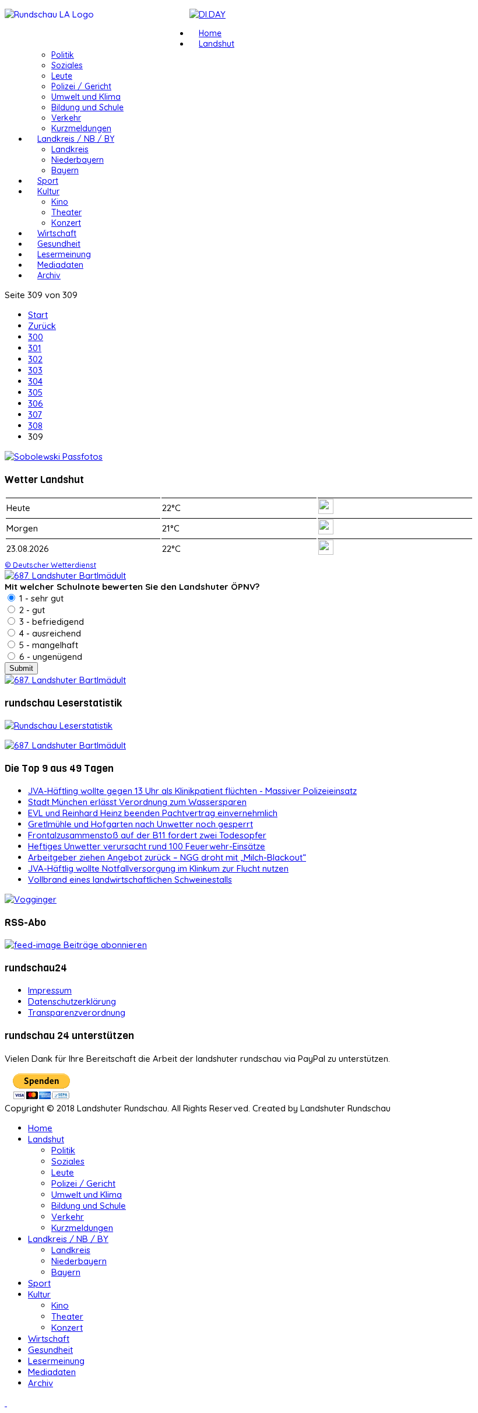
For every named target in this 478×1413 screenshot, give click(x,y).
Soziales (67, 65)
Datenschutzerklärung (72, 1001)
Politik (62, 55)
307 (35, 414)
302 (35, 359)
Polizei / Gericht (81, 86)
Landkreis (70, 149)
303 (35, 370)
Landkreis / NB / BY (75, 139)
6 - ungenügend (49, 656)
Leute (61, 76)
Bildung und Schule (87, 107)
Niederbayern (77, 160)
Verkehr (66, 118)
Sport (47, 181)
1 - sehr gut (40, 598)
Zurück (42, 325)
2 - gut (31, 609)
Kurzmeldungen (81, 128)
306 (35, 403)
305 (35, 392)
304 (35, 381)
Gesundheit (58, 244)
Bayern (65, 170)
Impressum (50, 990)
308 (35, 425)
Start (38, 314)
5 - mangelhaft (47, 644)
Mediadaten (60, 265)
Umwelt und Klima (86, 97)
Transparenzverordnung (76, 1012)
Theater (66, 212)
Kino (59, 202)
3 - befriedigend (50, 621)
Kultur (48, 191)
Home (210, 33)
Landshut (216, 44)
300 (35, 336)
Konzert (66, 223)
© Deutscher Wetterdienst (50, 564)
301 (34, 348)
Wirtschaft (56, 233)
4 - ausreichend (49, 633)
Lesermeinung (64, 254)
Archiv (49, 275)
